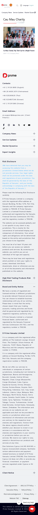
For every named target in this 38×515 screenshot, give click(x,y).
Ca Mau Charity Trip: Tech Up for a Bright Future (19, 51)
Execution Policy (12, 490)
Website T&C (14, 498)
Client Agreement (10, 485)
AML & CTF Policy (27, 485)
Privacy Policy (29, 494)
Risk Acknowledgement (12, 494)
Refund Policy (26, 490)
